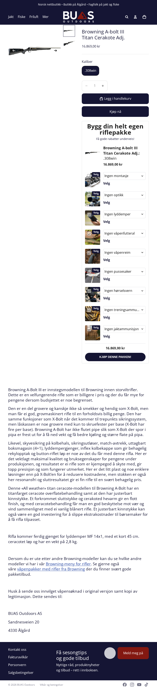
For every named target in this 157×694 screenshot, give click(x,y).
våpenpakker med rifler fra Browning (51, 568)
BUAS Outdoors (26, 684)
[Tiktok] (146, 684)
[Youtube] (139, 684)
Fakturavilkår (18, 657)
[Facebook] (124, 684)
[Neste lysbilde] (56, 51)
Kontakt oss (17, 649)
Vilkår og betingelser (51, 684)
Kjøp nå (115, 111)
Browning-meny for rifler (68, 563)
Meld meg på (133, 653)
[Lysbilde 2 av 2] (69, 43)
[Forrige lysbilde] (12, 51)
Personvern (17, 665)
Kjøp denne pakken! (115, 357)
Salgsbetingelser (21, 672)
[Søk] (126, 16)
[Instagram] (132, 684)
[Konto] (135, 16)
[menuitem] (45, 17)
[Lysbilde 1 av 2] (69, 31)
